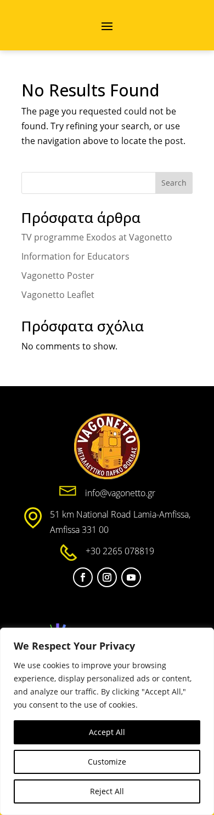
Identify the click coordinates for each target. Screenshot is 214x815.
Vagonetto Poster (57, 275)
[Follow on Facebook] (83, 577)
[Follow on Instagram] (107, 577)
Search (174, 182)
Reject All (107, 791)
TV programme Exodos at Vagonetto (96, 237)
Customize (107, 761)
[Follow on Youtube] (131, 577)
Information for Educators (75, 256)
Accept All (107, 732)
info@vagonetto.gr (120, 493)
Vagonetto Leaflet (57, 295)
